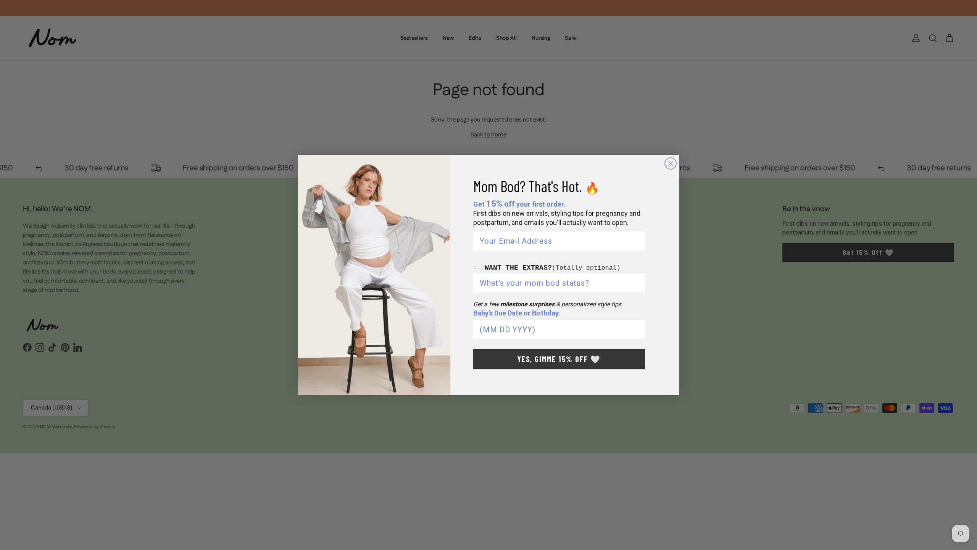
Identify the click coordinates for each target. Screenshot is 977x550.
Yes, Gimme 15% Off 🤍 (559, 359)
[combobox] (557, 283)
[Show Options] (638, 283)
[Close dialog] (670, 163)
